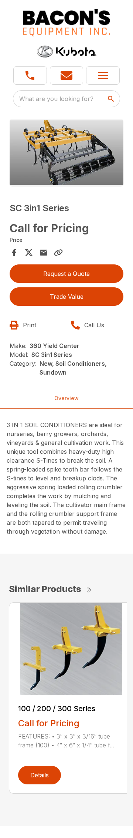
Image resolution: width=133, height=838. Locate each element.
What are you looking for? (56, 98)
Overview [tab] (66, 398)
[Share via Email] (43, 252)
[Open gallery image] (66, 153)
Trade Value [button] (66, 296)
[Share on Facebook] (14, 252)
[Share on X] (28, 252)
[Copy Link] (58, 252)
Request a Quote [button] (66, 273)
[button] (30, 75)
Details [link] (39, 775)
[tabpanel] (66, 154)
